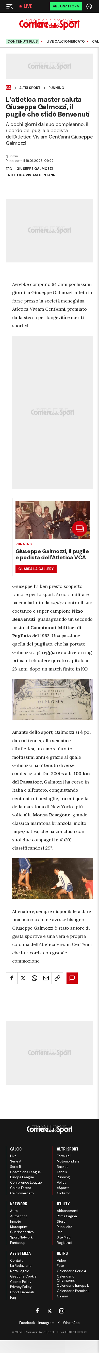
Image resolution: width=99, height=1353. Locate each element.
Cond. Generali (22, 1292)
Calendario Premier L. (73, 1291)
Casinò (62, 1296)
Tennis (62, 1172)
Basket (62, 1167)
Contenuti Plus (22, 41)
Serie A (15, 1161)
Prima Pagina (67, 1216)
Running (56, 88)
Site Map (64, 1237)
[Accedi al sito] (89, 6)
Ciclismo (63, 1193)
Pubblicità (64, 1227)
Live (28, 6)
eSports (63, 1188)
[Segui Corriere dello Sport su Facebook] (37, 1311)
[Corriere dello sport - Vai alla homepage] (49, 24)
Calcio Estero (20, 1188)
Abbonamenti (67, 1211)
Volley (61, 1182)
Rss (59, 1232)
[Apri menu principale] (9, 6)
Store (61, 1221)
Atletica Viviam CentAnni (32, 175)
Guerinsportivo (22, 1232)
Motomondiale (68, 1161)
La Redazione (20, 1265)
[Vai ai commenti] (72, 978)
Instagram (46, 1323)
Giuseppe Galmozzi (34, 169)
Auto (14, 1211)
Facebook (27, 1323)
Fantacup (17, 1243)
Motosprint (18, 1227)
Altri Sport (29, 88)
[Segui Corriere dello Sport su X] (49, 1311)
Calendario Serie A (71, 1271)
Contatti (16, 1260)
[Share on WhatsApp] (34, 978)
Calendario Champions (66, 1278)
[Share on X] (23, 978)
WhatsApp (71, 1323)
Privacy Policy (20, 1287)
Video (61, 1260)
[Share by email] (46, 978)
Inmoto (15, 1221)
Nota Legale (19, 1271)
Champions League (25, 1172)
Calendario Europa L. (73, 1285)
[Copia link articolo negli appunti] (57, 978)
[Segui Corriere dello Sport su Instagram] (62, 1311)
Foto (60, 1265)
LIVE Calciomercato (65, 42)
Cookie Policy (20, 1282)
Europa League (22, 1177)
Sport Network (21, 1237)
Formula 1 (64, 1156)
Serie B (15, 1167)
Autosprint (18, 1216)
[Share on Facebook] (11, 978)
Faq (13, 1297)
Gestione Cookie (23, 1276)
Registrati (64, 1243)
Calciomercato (22, 1193)
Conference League (26, 1182)
